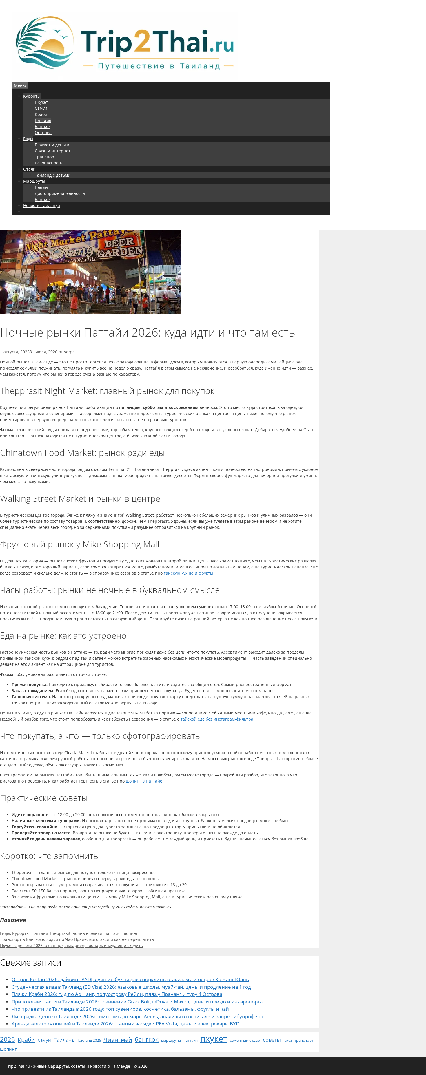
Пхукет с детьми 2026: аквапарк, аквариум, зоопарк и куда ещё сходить (71, 945)
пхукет (213, 1038)
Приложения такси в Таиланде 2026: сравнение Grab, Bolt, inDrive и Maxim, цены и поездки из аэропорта (137, 1001)
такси (287, 1041)
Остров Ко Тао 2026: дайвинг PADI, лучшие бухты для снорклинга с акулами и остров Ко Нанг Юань (130, 979)
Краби (41, 114)
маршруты (171, 1040)
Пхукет (41, 102)
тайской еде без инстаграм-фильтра (217, 719)
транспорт (303, 1040)
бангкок (147, 1039)
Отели (29, 169)
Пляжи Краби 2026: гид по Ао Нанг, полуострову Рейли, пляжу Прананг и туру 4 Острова (117, 994)
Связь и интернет (52, 150)
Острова (43, 132)
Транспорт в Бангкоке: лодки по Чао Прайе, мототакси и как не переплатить (77, 939)
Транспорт (45, 157)
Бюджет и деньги (52, 144)
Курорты (32, 96)
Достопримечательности (60, 193)
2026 (7, 1039)
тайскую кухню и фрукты (188, 573)
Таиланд (64, 1039)
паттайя (112, 933)
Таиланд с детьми (52, 175)
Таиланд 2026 (89, 1040)
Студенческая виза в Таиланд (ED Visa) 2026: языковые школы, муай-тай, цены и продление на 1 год (131, 986)
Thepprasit (59, 933)
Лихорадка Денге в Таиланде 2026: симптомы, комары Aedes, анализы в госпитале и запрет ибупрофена (137, 1016)
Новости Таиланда (41, 205)
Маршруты (34, 181)
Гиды (28, 138)
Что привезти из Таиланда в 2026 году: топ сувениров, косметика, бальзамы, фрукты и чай (120, 1008)
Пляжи (41, 187)
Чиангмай (117, 1039)
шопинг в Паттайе (144, 781)
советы (272, 1039)
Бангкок (42, 126)
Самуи (41, 108)
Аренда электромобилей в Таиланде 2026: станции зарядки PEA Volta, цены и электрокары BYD (125, 1023)
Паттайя (43, 120)
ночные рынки (87, 933)
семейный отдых (245, 1040)
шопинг (130, 933)
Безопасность (48, 163)
